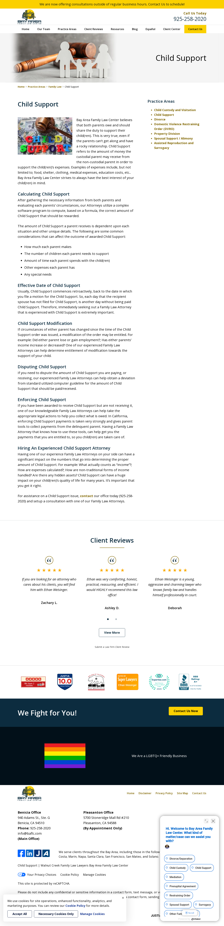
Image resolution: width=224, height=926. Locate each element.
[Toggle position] (206, 821)
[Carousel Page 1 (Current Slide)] (108, 619)
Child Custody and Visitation (175, 110)
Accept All (19, 914)
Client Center (171, 29)
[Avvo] (46, 853)
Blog (135, 29)
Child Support (164, 115)
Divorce (159, 119)
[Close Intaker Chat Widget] (213, 821)
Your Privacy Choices (41, 875)
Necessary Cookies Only (56, 914)
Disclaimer (145, 793)
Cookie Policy (69, 875)
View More (112, 632)
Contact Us (195, 29)
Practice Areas (67, 29)
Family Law (55, 86)
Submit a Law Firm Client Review (112, 646)
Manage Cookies (94, 875)
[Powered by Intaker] (196, 919)
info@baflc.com (30, 833)
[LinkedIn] (29, 853)
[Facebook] (21, 853)
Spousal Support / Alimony (173, 138)
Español (150, 29)
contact (86, 496)
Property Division (167, 134)
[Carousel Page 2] (116, 619)
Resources (117, 29)
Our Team (43, 29)
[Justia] (37, 853)
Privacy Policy (164, 793)
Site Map (182, 793)
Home (25, 29)
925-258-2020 (189, 18)
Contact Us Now (186, 711)
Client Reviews (93, 29)
